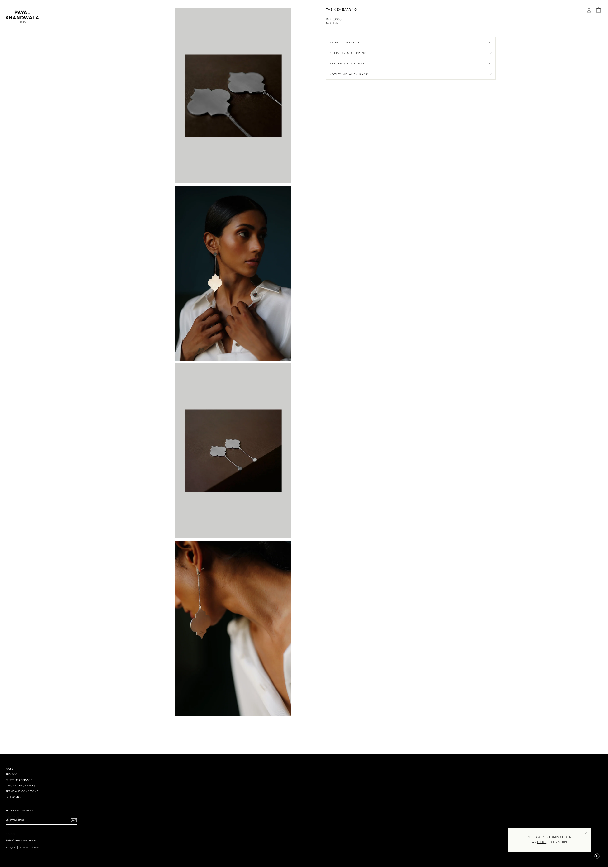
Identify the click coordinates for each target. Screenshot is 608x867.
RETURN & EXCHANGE (347, 63)
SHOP (9, 813)
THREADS (12, 822)
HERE (541, 842)
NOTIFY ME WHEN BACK (349, 74)
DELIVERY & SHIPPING (348, 53)
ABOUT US (12, 817)
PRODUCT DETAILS (345, 42)
